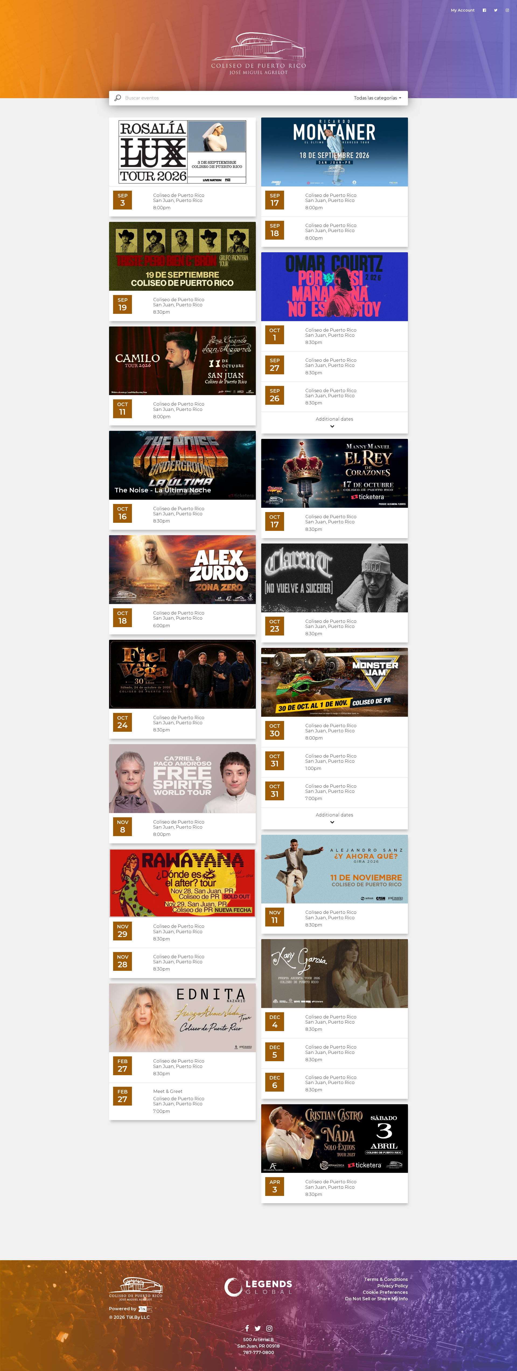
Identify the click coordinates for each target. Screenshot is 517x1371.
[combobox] (258, 98)
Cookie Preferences (385, 1292)
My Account (463, 10)
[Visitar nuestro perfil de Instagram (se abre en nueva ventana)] (507, 10)
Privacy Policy (393, 1285)
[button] (377, 98)
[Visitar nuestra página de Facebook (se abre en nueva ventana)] (484, 10)
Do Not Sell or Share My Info (376, 1298)
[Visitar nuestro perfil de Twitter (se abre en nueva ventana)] (496, 10)
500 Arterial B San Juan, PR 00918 (258, 1343)
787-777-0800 (258, 1352)
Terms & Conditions (386, 1279)
